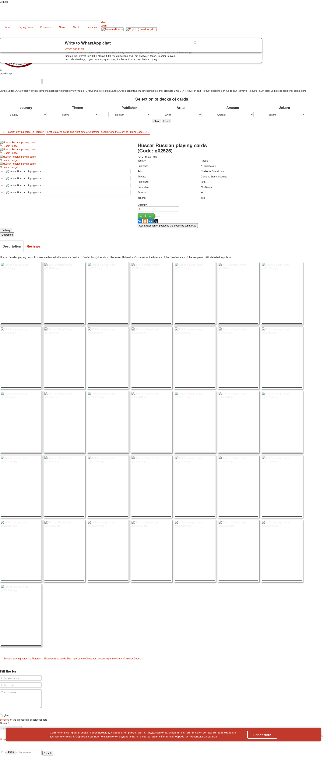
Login (104, 25)
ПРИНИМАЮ (262, 734)
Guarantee (7, 234)
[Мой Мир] (150, 221)
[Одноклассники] (145, 221)
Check (4, 723)
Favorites (92, 27)
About (76, 27)
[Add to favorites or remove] (157, 216)
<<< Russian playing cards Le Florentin (22, 132)
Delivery (6, 230)
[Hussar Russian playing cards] (68, 171)
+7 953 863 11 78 (74, 49)
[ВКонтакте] (140, 221)
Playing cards (25, 27)
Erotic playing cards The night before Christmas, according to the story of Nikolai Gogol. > (93, 658)
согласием (209, 732)
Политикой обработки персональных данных (189, 736)
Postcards (45, 27)
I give (5, 715)
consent (4, 719)
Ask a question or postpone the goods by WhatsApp (167, 225)
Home (7, 27)
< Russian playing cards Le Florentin (21, 658)
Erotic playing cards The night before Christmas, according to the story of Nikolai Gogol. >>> (98, 132)
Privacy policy (18, 748)
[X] (155, 221)
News (62, 27)
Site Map (291, 748)
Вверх (3, 739)
